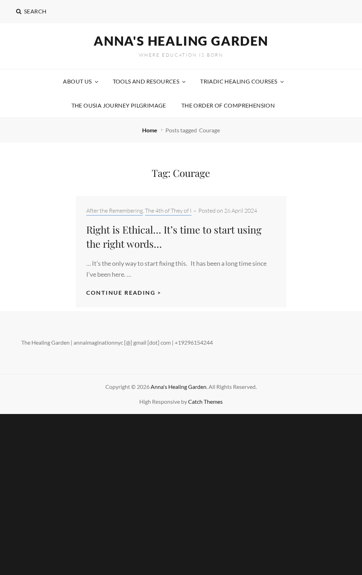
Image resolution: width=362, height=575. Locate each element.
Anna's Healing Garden (181, 40)
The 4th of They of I (168, 210)
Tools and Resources (146, 81)
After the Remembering (114, 210)
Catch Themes (205, 401)
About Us (77, 81)
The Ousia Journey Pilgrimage (118, 105)
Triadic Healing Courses (238, 81)
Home (150, 130)
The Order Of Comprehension (228, 105)
